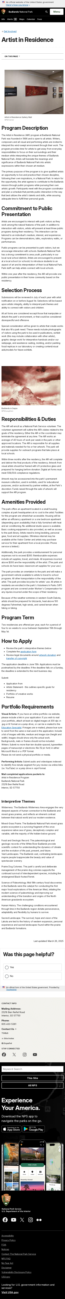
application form (28, 651)
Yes (12, 967)
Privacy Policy (9, 1240)
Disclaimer (7, 1267)
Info (3, 19)
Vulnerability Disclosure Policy (16, 1272)
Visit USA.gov (10, 1292)
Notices (5, 1249)
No (11, 976)
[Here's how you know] (32, 4)
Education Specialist (11, 727)
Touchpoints (11, 989)
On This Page (18, 56)
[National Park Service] (3, 12)
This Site (32, 1078)
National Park (21, 12)
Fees (39, 19)
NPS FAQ (6, 1258)
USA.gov (6, 1276)
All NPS (32, 1085)
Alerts (11, 19)
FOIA (4, 1244)
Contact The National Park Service (19, 1254)
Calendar (31, 19)
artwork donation (47, 655)
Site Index (8, 1038)
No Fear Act (7, 1263)
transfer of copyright (16, 658)
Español (7, 1043)
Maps (21, 19)
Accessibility (8, 1235)
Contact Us (8, 1029)
